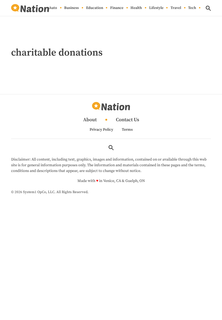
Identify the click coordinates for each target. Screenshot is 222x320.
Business (71, 8)
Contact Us (127, 120)
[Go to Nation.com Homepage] (30, 8)
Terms (127, 129)
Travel (176, 8)
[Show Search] (208, 8)
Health (136, 8)
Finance (116, 8)
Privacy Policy (101, 129)
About (90, 120)
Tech (192, 8)
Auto (53, 8)
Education (94, 8)
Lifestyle (156, 8)
